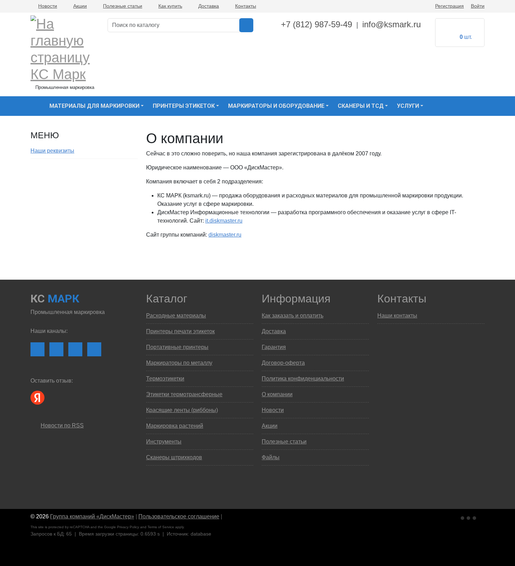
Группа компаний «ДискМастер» (92, 516)
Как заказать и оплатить (292, 316)
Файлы (271, 457)
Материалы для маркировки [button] (94, 106)
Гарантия (274, 347)
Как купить (170, 6)
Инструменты (163, 442)
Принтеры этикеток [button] (184, 106)
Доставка (208, 6)
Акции (80, 6)
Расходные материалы (176, 316)
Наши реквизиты (52, 151)
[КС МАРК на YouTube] (56, 349)
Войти (478, 6)
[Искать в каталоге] (246, 25)
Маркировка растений (174, 426)
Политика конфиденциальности (303, 379)
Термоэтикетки (165, 379)
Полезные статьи (122, 6)
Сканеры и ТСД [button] (361, 106)
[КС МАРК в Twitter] (94, 349)
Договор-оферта (283, 363)
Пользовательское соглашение (178, 516)
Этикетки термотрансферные (184, 394)
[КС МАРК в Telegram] (75, 349)
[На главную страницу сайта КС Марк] (34, 106)
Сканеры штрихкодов (174, 457)
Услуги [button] (408, 106)
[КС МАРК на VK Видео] (37, 349)
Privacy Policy (128, 527)
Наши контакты (397, 316)
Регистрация (449, 6)
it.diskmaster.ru (223, 221)
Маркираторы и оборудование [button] (276, 106)
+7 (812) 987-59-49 (316, 24)
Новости (47, 6)
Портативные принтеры (177, 347)
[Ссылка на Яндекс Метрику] (469, 517)
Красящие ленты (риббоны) (182, 410)
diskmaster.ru (224, 235)
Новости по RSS (62, 425)
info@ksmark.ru (391, 24)
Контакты (245, 6)
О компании (277, 394)
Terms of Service (160, 527)
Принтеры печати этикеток (180, 331)
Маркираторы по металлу (179, 363)
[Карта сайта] (227, 516)
